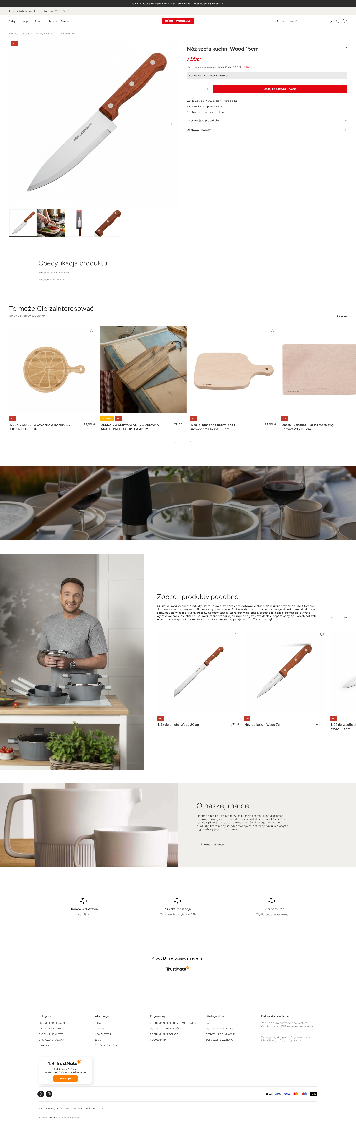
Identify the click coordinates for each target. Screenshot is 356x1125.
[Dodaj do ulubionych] (345, 49)
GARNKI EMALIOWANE (52, 1023)
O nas (38, 21)
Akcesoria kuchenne (30, 33)
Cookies (64, 1108)
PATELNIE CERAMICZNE (53, 1028)
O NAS (99, 1023)
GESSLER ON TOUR (106, 1045)
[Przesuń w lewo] (178, 442)
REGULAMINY (158, 1039)
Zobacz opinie (65, 1078)
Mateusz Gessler (58, 21)
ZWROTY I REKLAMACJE (220, 1034)
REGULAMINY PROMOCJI (165, 1034)
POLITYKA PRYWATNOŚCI (165, 1028)
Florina (13, 33)
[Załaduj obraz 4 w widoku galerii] (107, 223)
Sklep (12, 21)
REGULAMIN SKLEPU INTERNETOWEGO (174, 1023)
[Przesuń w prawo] (171, 124)
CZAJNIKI (44, 1045)
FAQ (208, 1023)
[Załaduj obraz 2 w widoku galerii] (51, 223)
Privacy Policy (47, 1108)
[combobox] (297, 21)
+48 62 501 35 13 (59, 11)
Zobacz (342, 315)
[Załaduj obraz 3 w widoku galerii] (79, 223)
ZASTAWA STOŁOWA (51, 1039)
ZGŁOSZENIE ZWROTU (219, 1039)
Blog (25, 21)
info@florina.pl (26, 11)
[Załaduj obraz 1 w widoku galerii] (23, 223)
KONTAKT (100, 1028)
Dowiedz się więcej (212, 844)
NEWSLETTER (103, 1034)
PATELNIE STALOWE (51, 1034)
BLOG (98, 1039)
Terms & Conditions (84, 1108)
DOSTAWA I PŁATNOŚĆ (219, 1028)
